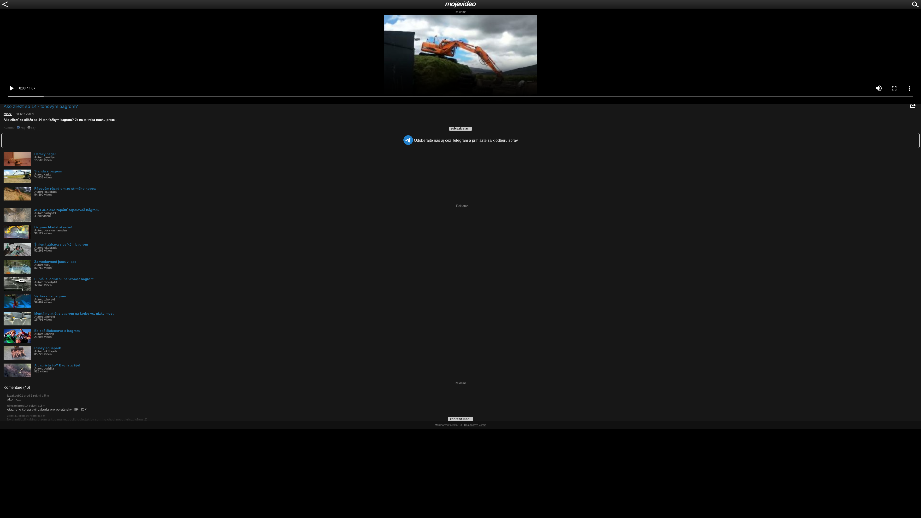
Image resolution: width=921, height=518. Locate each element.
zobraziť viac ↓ (461, 128)
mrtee (8, 114)
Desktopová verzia (475, 425)
